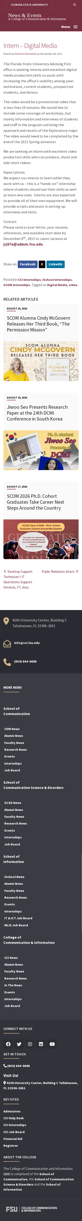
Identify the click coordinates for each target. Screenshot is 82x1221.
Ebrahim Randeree (25, 53)
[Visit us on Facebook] (8, 1044)
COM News (12, 729)
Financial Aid (12, 1139)
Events (9, 756)
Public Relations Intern (58, 571)
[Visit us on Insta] (30, 1044)
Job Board (12, 770)
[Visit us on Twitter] (19, 1044)
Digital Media (57, 285)
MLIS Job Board (16, 925)
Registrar (10, 1146)
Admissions (11, 1111)
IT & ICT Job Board (18, 918)
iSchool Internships (57, 280)
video (73, 285)
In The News (13, 985)
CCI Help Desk (13, 1118)
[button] (74, 4)
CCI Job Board (14, 1132)
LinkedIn (55, 264)
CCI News (11, 958)
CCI (6, 1174)
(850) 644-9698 (25, 661)
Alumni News (13, 736)
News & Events (24, 15)
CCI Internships (29, 280)
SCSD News (12, 803)
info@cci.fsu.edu (27, 643)
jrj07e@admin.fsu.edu (23, 244)
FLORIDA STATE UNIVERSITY (29, 4)
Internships (13, 763)
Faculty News (14, 743)
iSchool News (14, 877)
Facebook (27, 264)
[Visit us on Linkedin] (41, 1044)
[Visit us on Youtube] (51, 1044)
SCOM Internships (16, 285)
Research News (15, 750)
